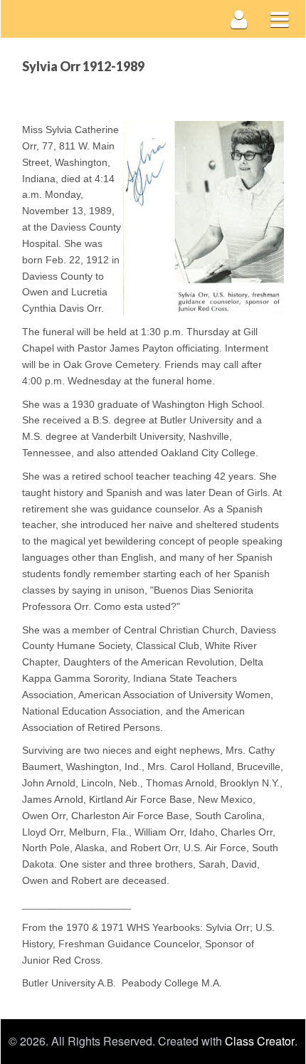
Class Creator (260, 1041)
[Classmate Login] (239, 19)
